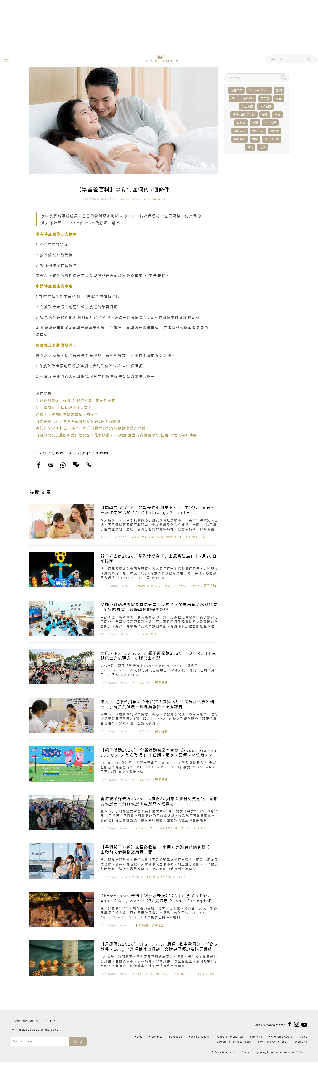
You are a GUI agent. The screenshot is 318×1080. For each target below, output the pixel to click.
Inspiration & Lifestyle (157, 585)
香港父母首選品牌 (244, 114)
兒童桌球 (236, 90)
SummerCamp (259, 90)
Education (145, 537)
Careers (221, 1041)
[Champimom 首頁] (133, 61)
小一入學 (270, 122)
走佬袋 (265, 98)
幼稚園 (241, 122)
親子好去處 (272, 139)
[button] (5, 59)
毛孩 (262, 147)
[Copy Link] (212, 164)
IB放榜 (274, 131)
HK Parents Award (280, 1036)
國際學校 (239, 131)
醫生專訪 (247, 106)
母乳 (250, 147)
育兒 (279, 98)
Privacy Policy (242, 1041)
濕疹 (255, 139)
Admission (167, 537)
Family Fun (190, 585)
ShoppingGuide (242, 98)
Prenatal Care (152, 198)
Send (78, 1041)
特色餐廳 (142, 925)
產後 (265, 114)
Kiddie (303, 1036)
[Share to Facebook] (179, 164)
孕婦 (255, 122)
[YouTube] (304, 1024)
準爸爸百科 (62, 454)
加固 (279, 90)
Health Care (179, 877)
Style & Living (148, 974)
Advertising (300, 1041)
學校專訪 (239, 139)
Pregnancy (126, 198)
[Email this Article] (187, 164)
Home (138, 1036)
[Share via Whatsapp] (195, 164)
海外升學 (257, 131)
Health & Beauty (150, 877)
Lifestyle (144, 682)
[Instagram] (296, 1024)
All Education (193, 537)
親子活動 (209, 585)
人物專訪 (265, 106)
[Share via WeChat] (203, 163)
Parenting (256, 1036)
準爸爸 (102, 454)
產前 (277, 114)
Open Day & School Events (182, 828)
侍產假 (84, 454)
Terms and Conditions (272, 1041)
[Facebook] (289, 1024)
